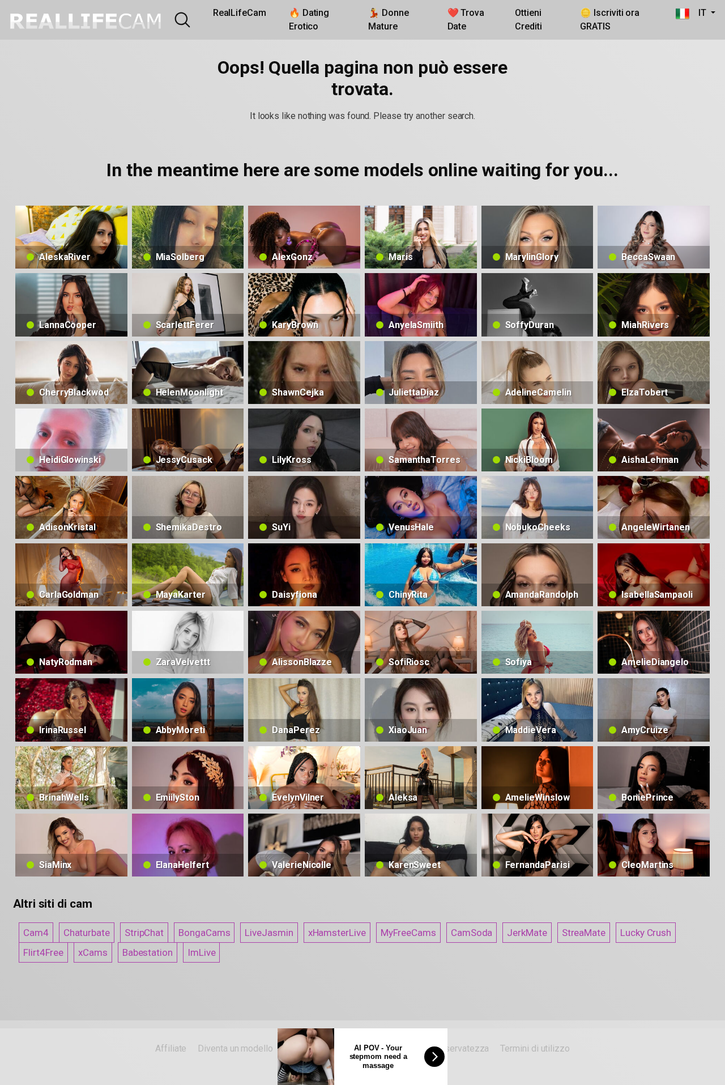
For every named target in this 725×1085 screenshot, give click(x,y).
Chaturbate (86, 932)
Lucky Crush (645, 932)
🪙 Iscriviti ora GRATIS (609, 19)
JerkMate (527, 932)
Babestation (147, 952)
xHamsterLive (337, 932)
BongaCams (204, 932)
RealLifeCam (239, 12)
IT (698, 12)
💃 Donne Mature (388, 19)
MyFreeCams (408, 932)
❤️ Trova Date (465, 19)
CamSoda (471, 932)
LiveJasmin (269, 932)
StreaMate (583, 932)
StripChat (144, 932)
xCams (93, 952)
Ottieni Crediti (528, 19)
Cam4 (36, 932)
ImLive (201, 952)
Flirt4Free (43, 952)
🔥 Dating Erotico (309, 19)
